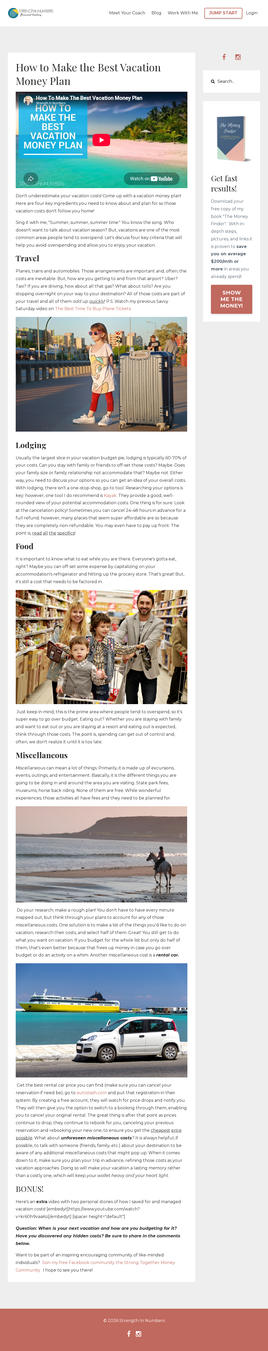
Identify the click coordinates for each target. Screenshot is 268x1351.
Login (252, 12)
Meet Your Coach (127, 12)
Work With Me (183, 12)
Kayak (110, 495)
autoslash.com (92, 1092)
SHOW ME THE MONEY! (231, 299)
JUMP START (223, 12)
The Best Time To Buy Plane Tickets (93, 308)
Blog (156, 12)
